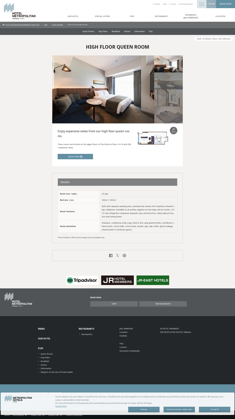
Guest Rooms (88, 31)
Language (211, 4)
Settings (144, 409)
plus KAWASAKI (126, 328)
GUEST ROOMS (57, 25)
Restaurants (86, 334)
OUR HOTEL (73, 16)
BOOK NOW (225, 4)
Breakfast (116, 31)
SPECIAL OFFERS (102, 16)
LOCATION (220, 16)
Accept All (215, 409)
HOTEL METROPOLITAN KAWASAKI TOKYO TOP (22, 25)
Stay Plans (103, 31)
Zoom (173, 132)
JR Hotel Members (186, 4)
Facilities (157, 4)
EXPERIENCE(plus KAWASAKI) (190, 16)
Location (123, 332)
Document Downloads (130, 351)
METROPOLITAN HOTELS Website (175, 332)
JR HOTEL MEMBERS (169, 328)
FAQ (165, 4)
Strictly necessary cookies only (179, 409)
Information (139, 31)
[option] (82, 280)
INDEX (41, 328)
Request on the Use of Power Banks (57, 372)
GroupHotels (201, 4)
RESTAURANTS (161, 16)
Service (127, 31)
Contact (173, 4)
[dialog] (117, 403)
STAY (132, 16)
